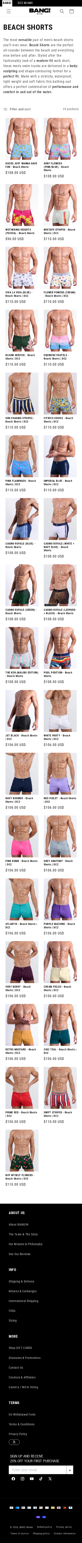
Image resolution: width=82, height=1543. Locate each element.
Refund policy (44, 1527)
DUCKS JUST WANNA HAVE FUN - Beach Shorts (21, 165)
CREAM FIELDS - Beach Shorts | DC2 (57, 988)
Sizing (13, 1320)
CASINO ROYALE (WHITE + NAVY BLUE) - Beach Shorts (59, 547)
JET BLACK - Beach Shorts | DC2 (21, 737)
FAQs (12, 1310)
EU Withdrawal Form (22, 1414)
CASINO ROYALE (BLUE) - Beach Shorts (20, 545)
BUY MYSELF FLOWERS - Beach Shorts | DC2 (20, 1177)
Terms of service (19, 1533)
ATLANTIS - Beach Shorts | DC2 (21, 925)
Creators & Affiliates (22, 1377)
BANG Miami (26, 1527)
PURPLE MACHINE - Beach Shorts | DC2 (59, 925)
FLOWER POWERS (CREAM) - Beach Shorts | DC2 (60, 294)
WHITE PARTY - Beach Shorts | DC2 (57, 737)
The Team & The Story (23, 1234)
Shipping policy (41, 1533)
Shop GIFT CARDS (20, 1348)
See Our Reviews (20, 1254)
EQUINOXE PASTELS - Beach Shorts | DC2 (56, 357)
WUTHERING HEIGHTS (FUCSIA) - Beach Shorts (20, 231)
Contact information (64, 1533)
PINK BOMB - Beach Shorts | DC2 (21, 863)
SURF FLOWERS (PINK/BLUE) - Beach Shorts (56, 167)
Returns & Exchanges (23, 1291)
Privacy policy (64, 1527)
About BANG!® (18, 1224)
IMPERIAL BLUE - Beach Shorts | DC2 (58, 482)
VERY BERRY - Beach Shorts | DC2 (18, 988)
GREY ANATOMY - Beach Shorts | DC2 (58, 863)
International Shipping (23, 1301)
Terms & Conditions (22, 1424)
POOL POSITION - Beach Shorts (58, 674)
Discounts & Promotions (24, 1358)
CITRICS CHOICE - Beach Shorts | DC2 (58, 420)
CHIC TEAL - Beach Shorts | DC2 (60, 1051)
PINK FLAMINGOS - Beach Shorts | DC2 (20, 482)
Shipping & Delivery (21, 1281)
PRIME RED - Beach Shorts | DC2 (21, 1114)
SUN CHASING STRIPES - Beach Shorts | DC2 (19, 420)
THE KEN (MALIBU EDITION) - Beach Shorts (21, 674)
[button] (9, 11)
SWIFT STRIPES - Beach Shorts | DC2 (58, 1114)
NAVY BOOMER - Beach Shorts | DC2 (19, 800)
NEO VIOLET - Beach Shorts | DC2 (60, 800)
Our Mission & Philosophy (25, 1244)
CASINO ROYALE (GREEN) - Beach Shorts (21, 611)
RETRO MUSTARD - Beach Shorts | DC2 (20, 1051)
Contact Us (16, 1367)
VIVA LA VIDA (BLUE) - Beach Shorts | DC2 (19, 294)
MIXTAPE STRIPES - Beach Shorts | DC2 (59, 231)
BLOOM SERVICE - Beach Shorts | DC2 (20, 357)
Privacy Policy (18, 1434)
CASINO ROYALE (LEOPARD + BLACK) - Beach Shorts (59, 611)
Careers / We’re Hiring (23, 1387)
